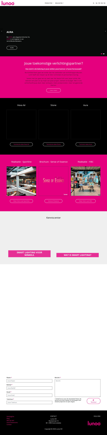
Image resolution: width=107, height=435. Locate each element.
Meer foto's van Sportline (21, 201)
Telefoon (10, 399)
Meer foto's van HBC (85, 201)
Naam (9, 377)
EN (102, 3)
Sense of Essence (53, 201)
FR (99, 3)
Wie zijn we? (10, 420)
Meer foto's (53, 325)
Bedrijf (9, 385)
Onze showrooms (12, 422)
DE (104, 3)
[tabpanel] (53, 31)
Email (9, 392)
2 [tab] (103, 53)
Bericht (58, 377)
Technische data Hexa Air (21, 144)
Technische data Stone (53, 144)
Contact (9, 424)
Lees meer (53, 90)
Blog (8, 418)
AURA (10, 37)
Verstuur (93, 402)
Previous (1, 31)
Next (105, 31)
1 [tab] (101, 53)
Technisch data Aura (85, 144)
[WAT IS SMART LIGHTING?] (77, 239)
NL (96, 3)
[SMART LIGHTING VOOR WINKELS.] (29, 239)
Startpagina (10, 416)
